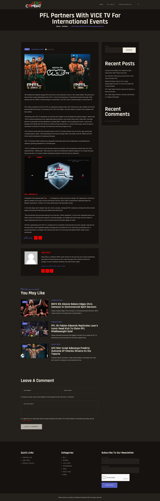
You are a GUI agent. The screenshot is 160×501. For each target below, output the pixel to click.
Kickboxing (67, 466)
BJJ (64, 457)
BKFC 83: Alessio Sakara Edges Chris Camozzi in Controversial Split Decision (73, 305)
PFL (47, 198)
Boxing (65, 460)
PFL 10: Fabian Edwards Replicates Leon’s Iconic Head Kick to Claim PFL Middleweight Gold (74, 328)
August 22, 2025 (56, 322)
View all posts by (53, 266)
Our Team (26, 460)
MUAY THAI (67, 472)
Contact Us (27, 457)
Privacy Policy (27, 420)
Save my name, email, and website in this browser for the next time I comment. (48, 397)
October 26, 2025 (56, 300)
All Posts (65, 26)
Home (58, 26)
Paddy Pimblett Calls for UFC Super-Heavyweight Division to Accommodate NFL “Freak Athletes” (119, 84)
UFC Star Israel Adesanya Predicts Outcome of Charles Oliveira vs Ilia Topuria (71, 351)
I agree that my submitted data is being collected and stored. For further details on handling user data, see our (58, 419)
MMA (27, 49)
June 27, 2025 (55, 344)
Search (107, 46)
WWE (65, 475)
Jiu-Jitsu (66, 463)
